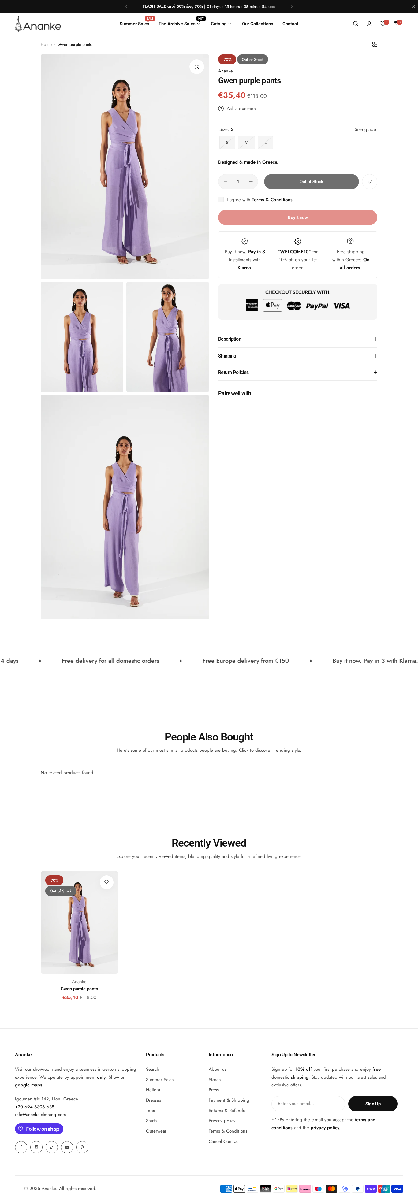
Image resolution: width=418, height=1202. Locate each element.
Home (46, 44)
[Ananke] (38, 24)
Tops (150, 1110)
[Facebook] (21, 1147)
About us (217, 1069)
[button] (126, 6)
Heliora (153, 1089)
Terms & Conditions (272, 199)
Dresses (153, 1100)
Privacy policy (222, 1120)
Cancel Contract (224, 1141)
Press (214, 1089)
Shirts (151, 1120)
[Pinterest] (82, 1147)
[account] (369, 24)
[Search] (356, 24)
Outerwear (156, 1131)
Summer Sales (160, 1079)
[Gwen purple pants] (79, 922)
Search (152, 1069)
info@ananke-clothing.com (40, 1114)
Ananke (225, 71)
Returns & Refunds (227, 1110)
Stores (215, 1079)
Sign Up (372, 1104)
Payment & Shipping (229, 1100)
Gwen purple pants (79, 989)
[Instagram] (36, 1147)
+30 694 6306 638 (34, 1107)
